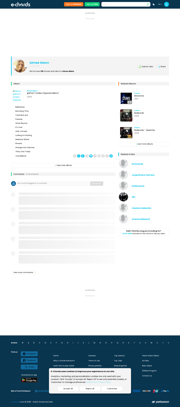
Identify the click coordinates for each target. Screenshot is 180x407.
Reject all (90, 388)
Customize (112, 388)
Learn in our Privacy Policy (98, 382)
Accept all (68, 388)
